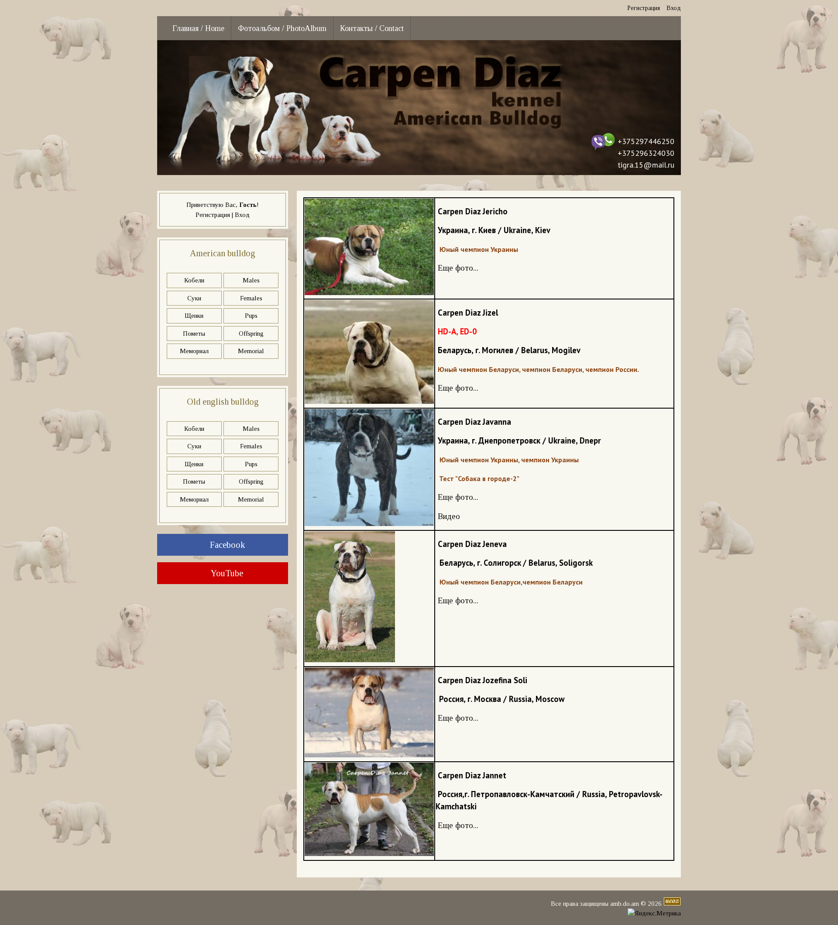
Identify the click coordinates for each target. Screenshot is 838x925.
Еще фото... (458, 267)
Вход (673, 8)
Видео (449, 516)
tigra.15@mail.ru (646, 165)
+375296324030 (646, 153)
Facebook (226, 545)
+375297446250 (646, 141)
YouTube (226, 573)
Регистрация (643, 8)
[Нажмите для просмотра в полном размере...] (369, 292)
